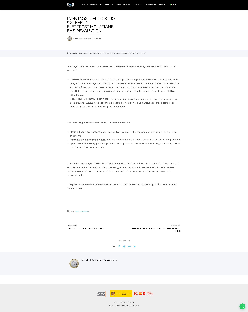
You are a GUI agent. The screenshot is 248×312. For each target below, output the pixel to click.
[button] (242, 306)
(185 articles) (113, 260)
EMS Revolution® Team (83, 38)
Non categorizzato (80, 53)
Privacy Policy (114, 305)
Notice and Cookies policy (129, 305)
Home (71, 53)
